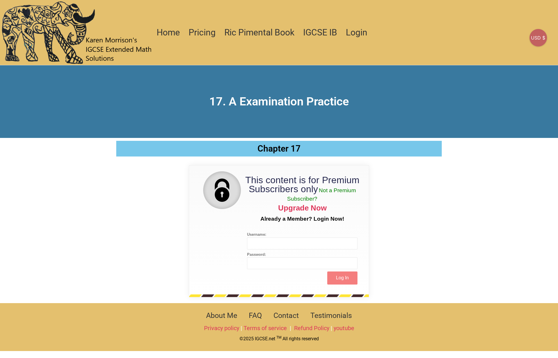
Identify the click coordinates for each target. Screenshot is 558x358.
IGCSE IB (320, 32)
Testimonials (331, 315)
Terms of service (266, 328)
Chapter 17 (279, 148)
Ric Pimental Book (259, 32)
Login (356, 32)
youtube (344, 328)
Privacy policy (221, 328)
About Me (221, 315)
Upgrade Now (302, 208)
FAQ (255, 315)
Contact (286, 315)
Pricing (202, 32)
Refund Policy (311, 328)
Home (168, 32)
